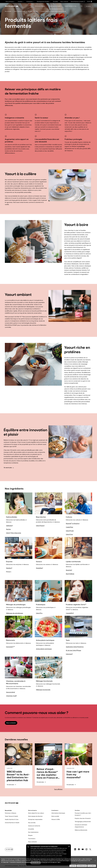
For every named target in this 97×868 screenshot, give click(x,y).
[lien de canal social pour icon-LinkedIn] (75, 849)
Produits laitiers (44, 11)
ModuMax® (39, 568)
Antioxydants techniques (44, 649)
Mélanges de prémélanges (14, 613)
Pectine (8, 529)
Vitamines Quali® (11, 696)
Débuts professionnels (81, 830)
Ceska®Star (69, 527)
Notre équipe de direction (35, 816)
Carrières (77, 810)
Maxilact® (9, 568)
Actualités (31, 829)
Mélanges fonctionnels (43, 690)
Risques (30, 835)
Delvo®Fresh (70, 531)
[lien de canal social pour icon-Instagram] (86, 849)
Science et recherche (34, 826)
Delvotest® (69, 654)
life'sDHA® (69, 570)
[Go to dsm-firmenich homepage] (11, 6)
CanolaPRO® (70, 613)
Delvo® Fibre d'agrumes (13, 533)
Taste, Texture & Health (19, 11)
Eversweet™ (10, 647)
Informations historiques (58, 813)
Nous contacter (32, 842)
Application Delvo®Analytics (75, 647)
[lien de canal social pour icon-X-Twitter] (90, 849)
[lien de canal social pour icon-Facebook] (79, 849)
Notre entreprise (32, 810)
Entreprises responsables (35, 819)
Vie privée (5, 862)
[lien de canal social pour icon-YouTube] (83, 849)
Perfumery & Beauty (10, 813)
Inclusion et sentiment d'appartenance (81, 826)
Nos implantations (33, 832)
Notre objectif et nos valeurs (36, 813)
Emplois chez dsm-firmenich (83, 818)
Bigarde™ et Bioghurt (72, 523)
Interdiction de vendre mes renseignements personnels (24, 862)
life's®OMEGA (70, 574)
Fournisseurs (31, 838)
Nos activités (8, 11)
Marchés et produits (33, 11)
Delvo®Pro (39, 613)
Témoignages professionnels (83, 821)
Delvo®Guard (40, 526)
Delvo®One (69, 534)
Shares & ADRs (55, 819)
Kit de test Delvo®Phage (73, 650)
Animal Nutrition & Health (12, 822)
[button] (81, 6)
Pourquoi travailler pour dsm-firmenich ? (83, 814)
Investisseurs (54, 810)
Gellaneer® (9, 526)
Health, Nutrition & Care (11, 819)
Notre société (55, 816)
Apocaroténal (10, 692)
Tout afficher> (58, 789)
